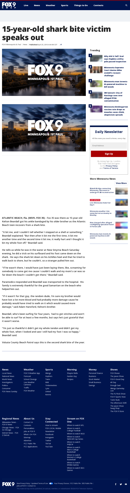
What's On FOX (30, 434)
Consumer (6, 388)
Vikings (48, 373)
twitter (121, 484)
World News (7, 379)
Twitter (48, 440)
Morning (72, 369)
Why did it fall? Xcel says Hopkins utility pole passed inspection (115, 59)
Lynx (47, 388)
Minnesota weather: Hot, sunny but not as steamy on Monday (100, 213)
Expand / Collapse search (126, 5)
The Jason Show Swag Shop (117, 407)
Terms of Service (110, 168)
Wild (47, 382)
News (25, 44)
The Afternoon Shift (118, 403)
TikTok (48, 443)
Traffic (26, 387)
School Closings (30, 379)
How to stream (51, 425)
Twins (47, 379)
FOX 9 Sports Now (118, 397)
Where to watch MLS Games (75, 469)
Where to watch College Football (73, 429)
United (48, 391)
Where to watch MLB (76, 433)
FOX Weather (29, 390)
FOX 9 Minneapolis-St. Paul (11, 44)
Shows (114, 369)
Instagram (49, 437)
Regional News (10, 418)
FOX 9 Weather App (32, 373)
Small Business (95, 382)
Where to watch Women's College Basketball (74, 457)
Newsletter (49, 431)
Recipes (70, 379)
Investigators (7, 382)
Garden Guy (72, 376)
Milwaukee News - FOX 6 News (9, 423)
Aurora (48, 394)
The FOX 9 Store (117, 411)
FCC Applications (30, 446)
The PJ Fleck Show (117, 394)
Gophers (48, 376)
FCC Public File (30, 443)
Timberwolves (51, 385)
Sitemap (27, 437)
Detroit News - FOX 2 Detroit (10, 434)
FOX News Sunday (9, 391)
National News (8, 376)
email (126, 484)
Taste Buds (115, 400)
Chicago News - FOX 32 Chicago (10, 428)
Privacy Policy (112, 166)
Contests (27, 425)
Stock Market (94, 379)
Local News (7, 373)
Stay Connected (51, 420)
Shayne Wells (72, 373)
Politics (5, 385)
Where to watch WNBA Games (73, 463)
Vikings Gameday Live (117, 389)
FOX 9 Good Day (117, 379)
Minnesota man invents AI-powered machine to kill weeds (115, 84)
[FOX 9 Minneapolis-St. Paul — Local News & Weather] (10, 5)
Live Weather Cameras (29, 383)
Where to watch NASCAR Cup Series (75, 437)
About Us (29, 418)
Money (92, 369)
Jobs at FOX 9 (29, 431)
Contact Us (28, 422)
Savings (92, 385)
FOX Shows (115, 373)
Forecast (27, 376)
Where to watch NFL (75, 425)
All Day (113, 382)
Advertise (27, 440)
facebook (116, 484)
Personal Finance (96, 373)
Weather (29, 369)
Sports (49, 369)
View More (121, 183)
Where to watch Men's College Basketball (73, 449)
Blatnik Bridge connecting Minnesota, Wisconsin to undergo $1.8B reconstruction (102, 190)
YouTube (49, 446)
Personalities (29, 428)
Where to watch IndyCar (73, 443)
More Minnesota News (103, 178)
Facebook (49, 434)
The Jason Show (117, 376)
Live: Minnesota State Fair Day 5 (100, 204)
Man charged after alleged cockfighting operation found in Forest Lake (102, 224)
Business (92, 376)
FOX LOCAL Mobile (53, 428)
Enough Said (115, 385)
